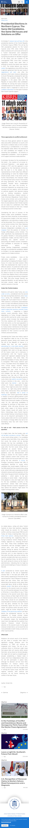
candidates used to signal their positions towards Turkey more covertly (14, 309)
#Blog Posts (4, 20)
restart (3, 68)
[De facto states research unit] (4, 2)
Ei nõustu (12, 825)
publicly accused (17, 379)
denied (14, 383)
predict (9, 586)
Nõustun (5, 825)
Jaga (5, 686)
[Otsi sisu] (22, 2)
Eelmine (5, 692)
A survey (22, 460)
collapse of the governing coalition (11, 611)
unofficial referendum (7, 89)
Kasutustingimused (6, 822)
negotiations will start (8, 72)
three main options (7, 536)
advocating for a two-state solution (12, 346)
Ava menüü (26, 2)
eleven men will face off (17, 41)
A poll (3, 571)
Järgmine (23, 692)
